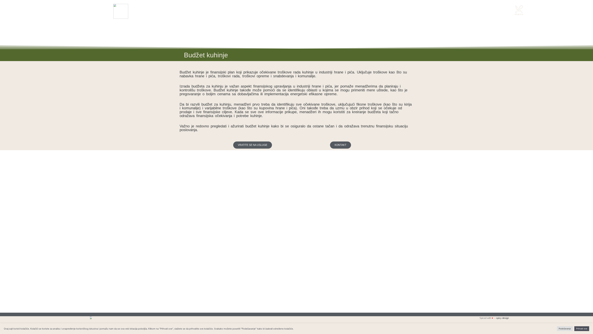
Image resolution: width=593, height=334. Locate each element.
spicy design (502, 318)
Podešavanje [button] (565, 328)
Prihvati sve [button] (581, 328)
